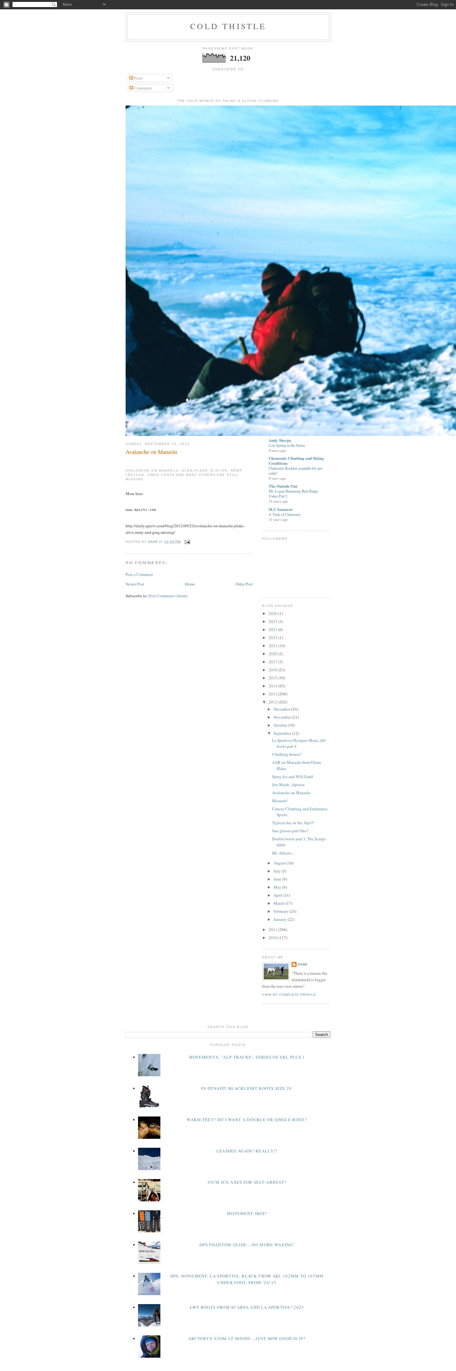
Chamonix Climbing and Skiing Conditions (296, 460)
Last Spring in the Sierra (287, 445)
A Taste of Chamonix (285, 514)
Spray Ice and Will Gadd (292, 776)
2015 (273, 678)
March (279, 903)
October (281, 725)
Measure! (280, 800)
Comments (142, 88)
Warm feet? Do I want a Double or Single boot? (247, 1119)
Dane (303, 964)
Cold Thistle (228, 26)
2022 (273, 637)
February (281, 911)
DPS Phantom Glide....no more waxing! (246, 1244)
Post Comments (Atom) (168, 595)
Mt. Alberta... (283, 853)
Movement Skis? (247, 1213)
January (281, 919)
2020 (273, 653)
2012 (273, 702)
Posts (138, 78)
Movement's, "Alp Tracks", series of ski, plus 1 (247, 1057)
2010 (273, 937)
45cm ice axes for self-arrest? (247, 1182)
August (280, 863)
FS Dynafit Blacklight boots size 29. (247, 1088)
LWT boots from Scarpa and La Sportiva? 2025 (247, 1307)
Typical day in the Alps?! (293, 822)
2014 (273, 686)
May (278, 887)
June (278, 879)
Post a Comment (139, 574)
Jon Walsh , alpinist (288, 784)
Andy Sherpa (280, 440)
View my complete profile (289, 994)
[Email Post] (187, 541)
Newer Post (135, 584)
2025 (273, 621)
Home (190, 584)
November (283, 717)
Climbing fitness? (287, 754)
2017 (273, 661)
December (282, 709)
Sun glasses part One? (290, 830)
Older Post (244, 584)
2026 (273, 613)
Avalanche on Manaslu (291, 792)
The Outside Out (283, 486)
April (278, 895)
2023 (273, 629)
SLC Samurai (281, 509)
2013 (273, 694)
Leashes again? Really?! (247, 1151)
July (278, 871)
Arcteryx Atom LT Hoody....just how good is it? (247, 1338)
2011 (273, 929)
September (283, 733)
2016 (273, 669)
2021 (273, 645)
